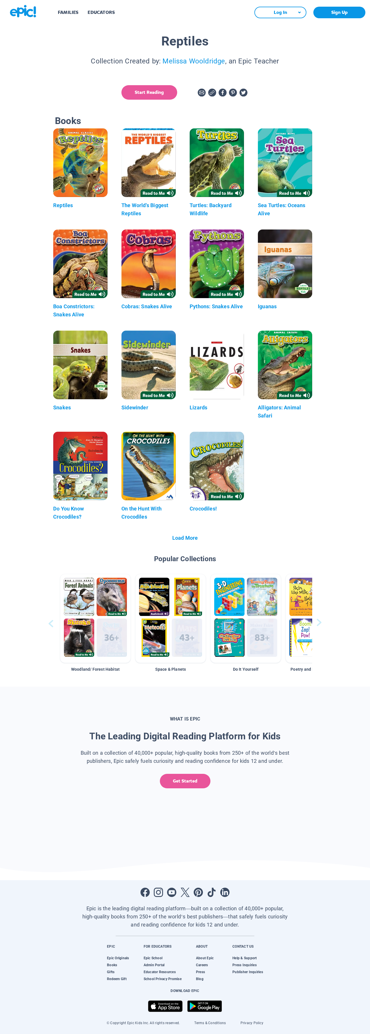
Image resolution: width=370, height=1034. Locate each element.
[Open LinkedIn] (225, 892)
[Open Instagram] (158, 892)
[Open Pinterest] (198, 892)
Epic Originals (118, 958)
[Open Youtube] (171, 892)
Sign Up (339, 12)
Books (112, 965)
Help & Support (244, 958)
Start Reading (149, 92)
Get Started (185, 781)
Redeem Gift (117, 979)
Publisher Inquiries (247, 972)
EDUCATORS (101, 12)
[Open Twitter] (185, 892)
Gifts (110, 972)
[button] (95, 618)
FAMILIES (68, 12)
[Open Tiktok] (211, 892)
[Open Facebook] (145, 892)
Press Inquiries (244, 965)
